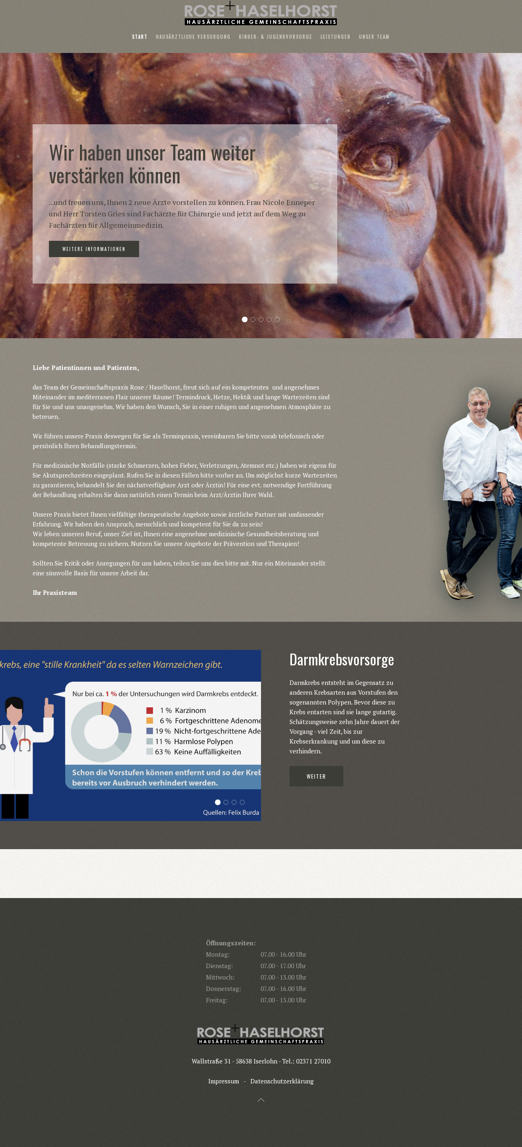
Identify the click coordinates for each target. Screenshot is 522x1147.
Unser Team (374, 36)
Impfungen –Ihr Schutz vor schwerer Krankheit (244, 803)
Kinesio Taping (328, 658)
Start (140, 36)
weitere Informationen (94, 254)
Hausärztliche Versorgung (193, 36)
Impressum (223, 1081)
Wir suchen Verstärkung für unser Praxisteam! (271, 320)
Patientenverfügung (236, 803)
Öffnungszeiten (279, 320)
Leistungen (336, 36)
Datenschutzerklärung (282, 1081)
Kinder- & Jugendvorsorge (275, 36)
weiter (316, 717)
